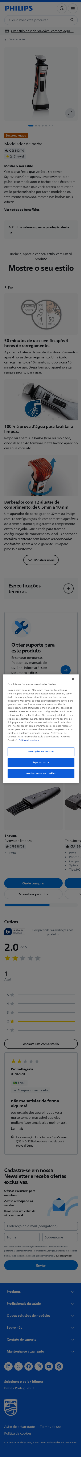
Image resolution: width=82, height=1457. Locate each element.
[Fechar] (71, 679)
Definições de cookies (39, 752)
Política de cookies (28, 740)
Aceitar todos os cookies (39, 773)
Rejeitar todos (39, 762)
